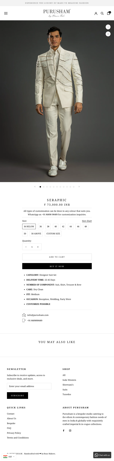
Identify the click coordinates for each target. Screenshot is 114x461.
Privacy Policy (14, 432)
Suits (65, 389)
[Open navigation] (6, 13)
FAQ (9, 428)
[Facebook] (64, 430)
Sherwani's (68, 384)
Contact (10, 413)
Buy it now (57, 266)
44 (71, 226)
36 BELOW (29, 226)
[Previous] (34, 186)
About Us (11, 418)
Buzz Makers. (49, 453)
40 (55, 226)
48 (86, 226)
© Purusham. (15, 453)
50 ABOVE (36, 233)
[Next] (79, 186)
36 (40, 226)
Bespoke (11, 423)
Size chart (87, 220)
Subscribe (17, 395)
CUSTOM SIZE (53, 233)
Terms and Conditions (18, 437)
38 (48, 226)
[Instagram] (70, 430)
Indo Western (69, 380)
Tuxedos (67, 394)
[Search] (102, 13)
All (64, 375)
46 (78, 226)
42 (63, 226)
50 (25, 233)
